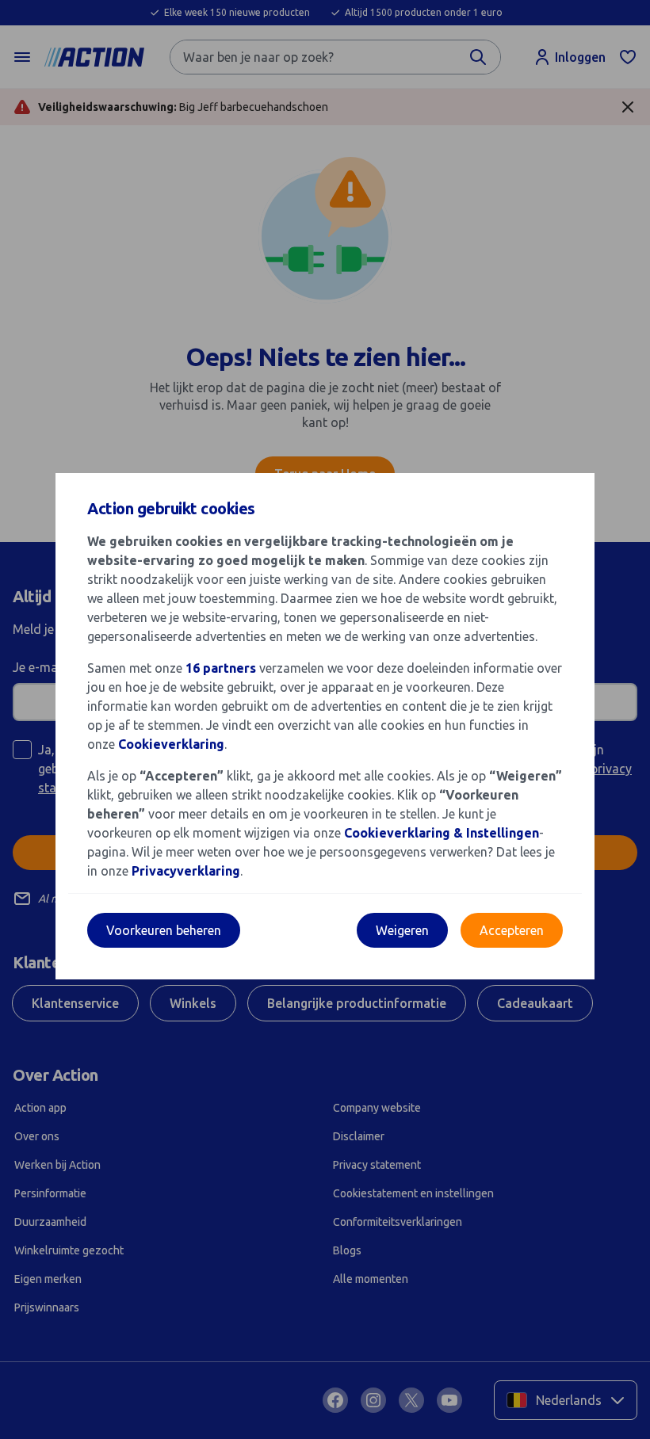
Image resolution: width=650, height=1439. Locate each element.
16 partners (220, 668)
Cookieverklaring (171, 744)
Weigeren (402, 930)
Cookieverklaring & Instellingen (441, 833)
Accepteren (512, 930)
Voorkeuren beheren (163, 930)
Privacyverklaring (186, 871)
